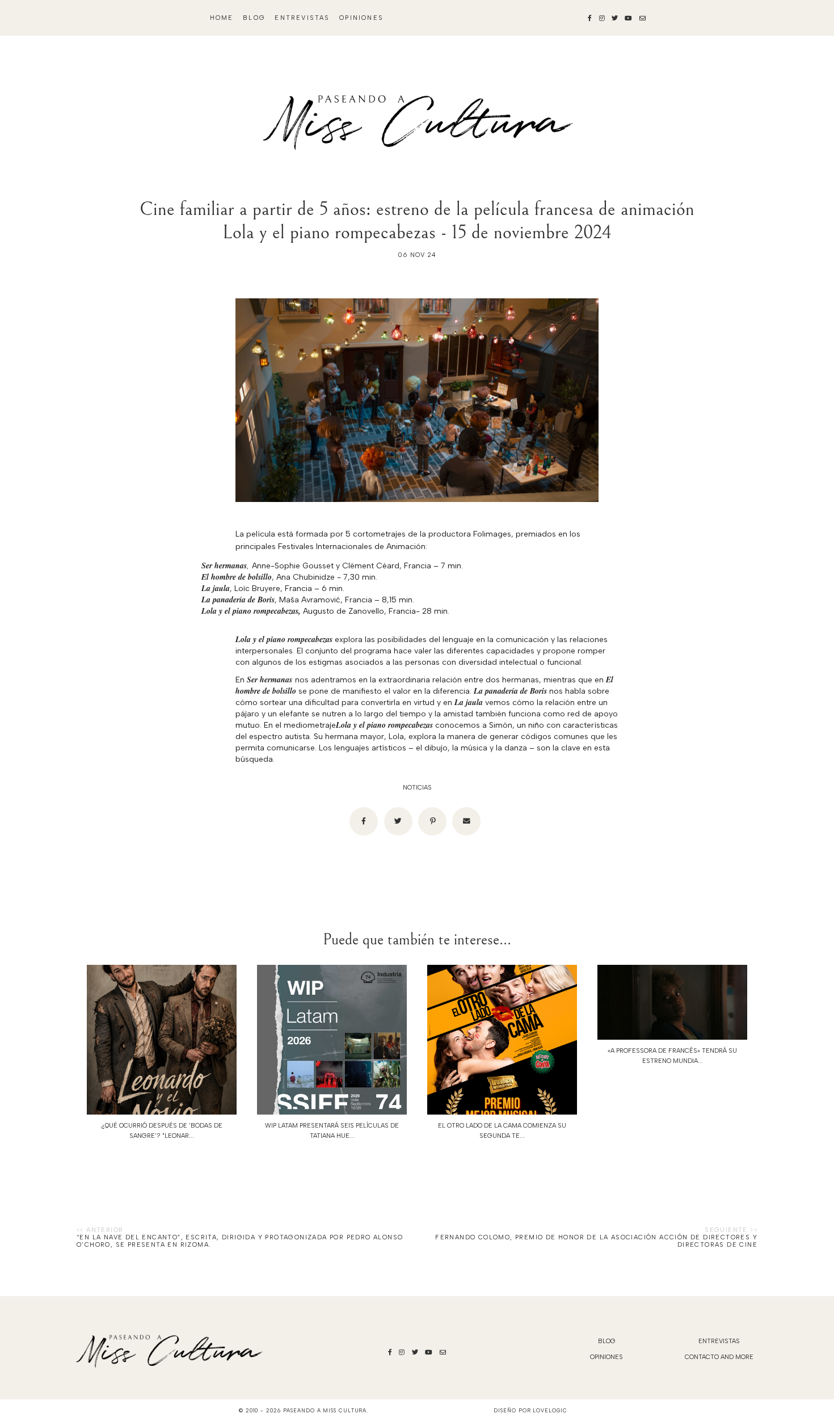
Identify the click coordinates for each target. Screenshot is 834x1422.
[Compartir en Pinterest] (432, 821)
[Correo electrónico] (466, 821)
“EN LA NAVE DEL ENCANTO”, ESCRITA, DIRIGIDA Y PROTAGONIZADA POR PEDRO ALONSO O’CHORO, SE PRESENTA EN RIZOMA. (240, 1241)
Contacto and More (719, 1357)
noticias (417, 787)
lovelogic (550, 1410)
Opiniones (361, 18)
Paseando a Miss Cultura (325, 1410)
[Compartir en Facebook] (363, 821)
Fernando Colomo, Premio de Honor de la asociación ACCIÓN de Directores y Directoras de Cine (596, 1241)
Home (222, 18)
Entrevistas (302, 18)
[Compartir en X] (398, 821)
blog (254, 18)
